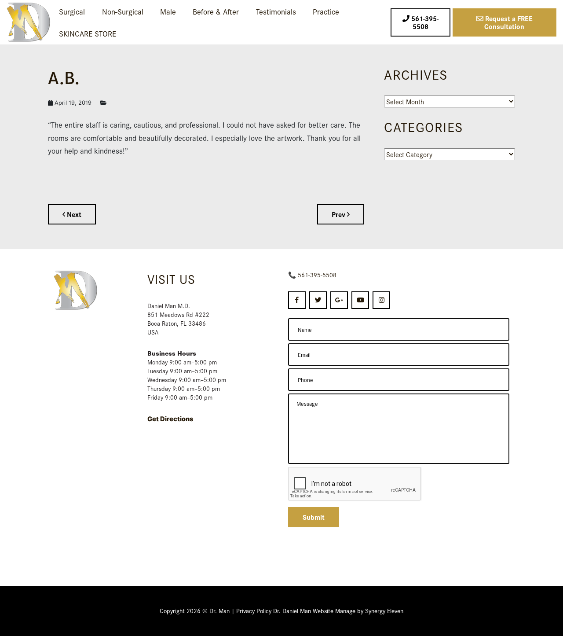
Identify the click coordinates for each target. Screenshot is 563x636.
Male (168, 11)
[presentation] (355, 484)
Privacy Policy (253, 610)
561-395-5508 (317, 274)
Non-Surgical (122, 11)
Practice (326, 11)
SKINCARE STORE (87, 33)
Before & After (216, 11)
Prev (339, 214)
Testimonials (276, 11)
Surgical (72, 11)
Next (73, 214)
